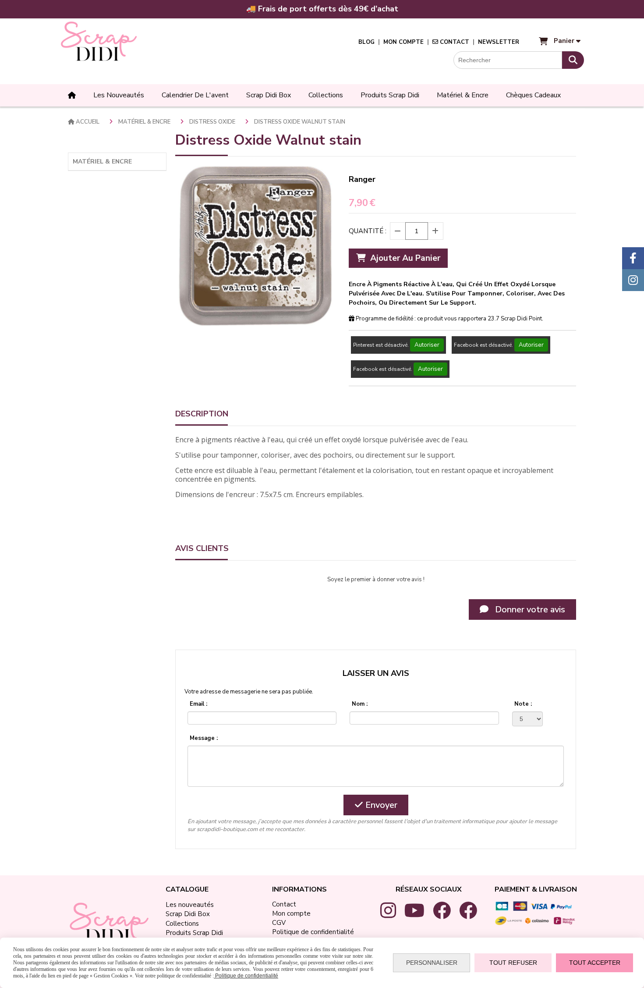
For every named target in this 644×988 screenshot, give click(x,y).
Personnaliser (431, 962)
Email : (198, 704)
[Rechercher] (573, 60)
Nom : (360, 704)
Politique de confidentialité (246, 976)
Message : (204, 738)
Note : (523, 704)
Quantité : (367, 231)
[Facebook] (633, 258)
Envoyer (380, 805)
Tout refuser (513, 962)
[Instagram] (633, 280)
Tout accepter (594, 962)
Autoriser (426, 345)
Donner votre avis (529, 609)
